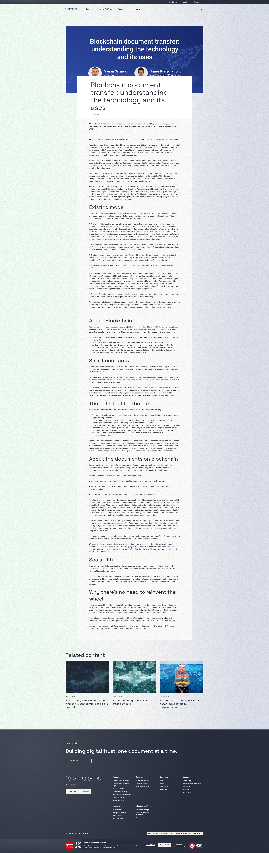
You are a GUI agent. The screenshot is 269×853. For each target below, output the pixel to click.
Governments (117, 810)
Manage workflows (142, 786)
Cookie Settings (197, 833)
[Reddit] (98, 778)
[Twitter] (75, 778)
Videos (162, 784)
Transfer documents (142, 781)
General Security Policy (182, 833)
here (129, 126)
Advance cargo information (121, 781)
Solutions (90, 9)
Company (136, 9)
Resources (122, 9)
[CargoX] (71, 8)
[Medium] (90, 778)
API (137, 818)
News (161, 781)
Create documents (142, 784)
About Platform (106, 9)
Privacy (171, 833)
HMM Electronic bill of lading (122, 794)
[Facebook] (68, 778)
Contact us (186, 786)
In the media (164, 786)
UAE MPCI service (118, 789)
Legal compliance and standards (143, 814)
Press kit (186, 789)
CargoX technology (142, 810)
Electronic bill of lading (120, 791)
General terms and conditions (157, 833)
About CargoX (188, 781)
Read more (113, 847)
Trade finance (117, 815)
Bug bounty (187, 792)
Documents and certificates (192, 784)
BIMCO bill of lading (119, 797)
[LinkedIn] (83, 778)
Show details (150, 845)
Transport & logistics (119, 813)
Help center (163, 789)
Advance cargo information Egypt (121, 785)
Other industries (118, 818)
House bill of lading (119, 800)
